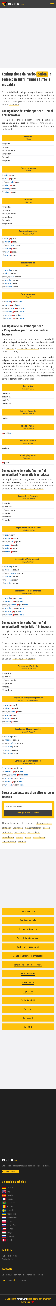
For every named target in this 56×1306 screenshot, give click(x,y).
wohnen (22, 842)
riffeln (28, 837)
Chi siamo (10, 1171)
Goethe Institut (7, 1259)
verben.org (22, 1299)
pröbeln (19, 837)
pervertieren (8, 837)
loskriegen (18, 828)
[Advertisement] (28, 37)
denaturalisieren (44, 823)
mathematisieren (33, 828)
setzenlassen (39, 837)
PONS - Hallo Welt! (9, 1256)
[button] (51, 4)
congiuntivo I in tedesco (32, 489)
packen (46, 828)
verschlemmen (9, 842)
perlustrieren (33, 832)
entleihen (6, 828)
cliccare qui (14, 104)
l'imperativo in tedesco (28, 348)
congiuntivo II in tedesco (24, 659)
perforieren (7, 832)
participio (10, 348)
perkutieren (20, 832)
